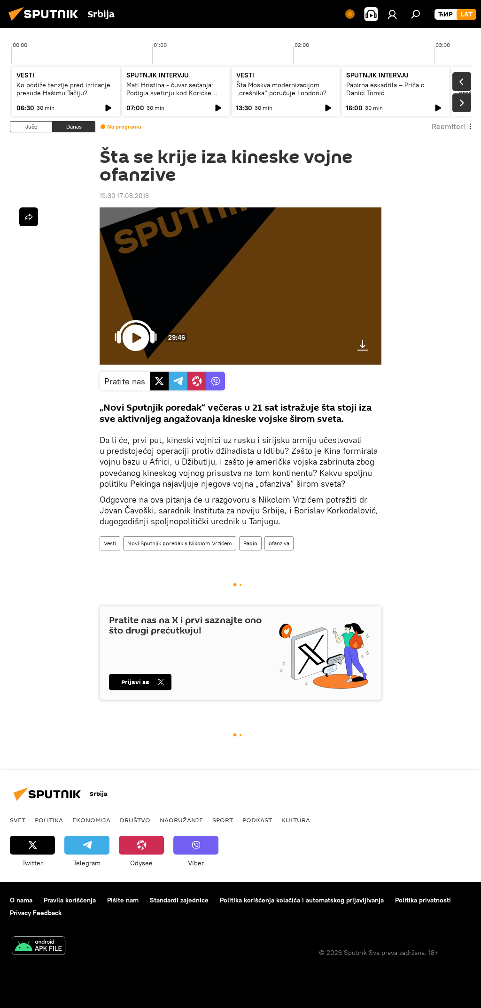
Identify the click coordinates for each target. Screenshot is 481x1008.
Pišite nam (123, 900)
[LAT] (466, 14)
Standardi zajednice (179, 900)
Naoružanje (181, 820)
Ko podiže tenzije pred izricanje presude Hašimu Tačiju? (63, 89)
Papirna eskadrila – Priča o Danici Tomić (385, 89)
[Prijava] (392, 14)
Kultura (295, 820)
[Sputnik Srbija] (46, 22)
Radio (250, 543)
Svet (17, 820)
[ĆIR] (445, 14)
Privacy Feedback (36, 913)
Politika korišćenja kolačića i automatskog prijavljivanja (302, 900)
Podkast (257, 820)
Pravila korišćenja (70, 900)
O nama (21, 900)
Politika (49, 820)
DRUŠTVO (135, 820)
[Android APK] (38, 946)
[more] (28, 216)
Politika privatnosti (423, 900)
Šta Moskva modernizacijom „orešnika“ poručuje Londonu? (281, 89)
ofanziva (279, 543)
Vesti (110, 543)
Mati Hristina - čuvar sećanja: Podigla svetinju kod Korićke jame (169, 93)
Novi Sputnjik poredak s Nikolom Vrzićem (179, 543)
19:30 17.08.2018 (124, 195)
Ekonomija (91, 820)
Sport (222, 820)
